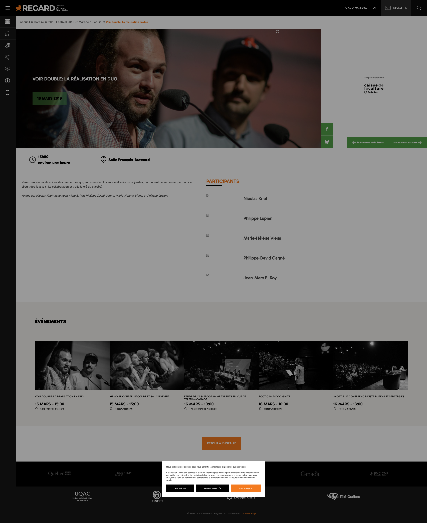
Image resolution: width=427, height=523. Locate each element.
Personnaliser (210, 488)
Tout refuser (180, 488)
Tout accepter (246, 488)
